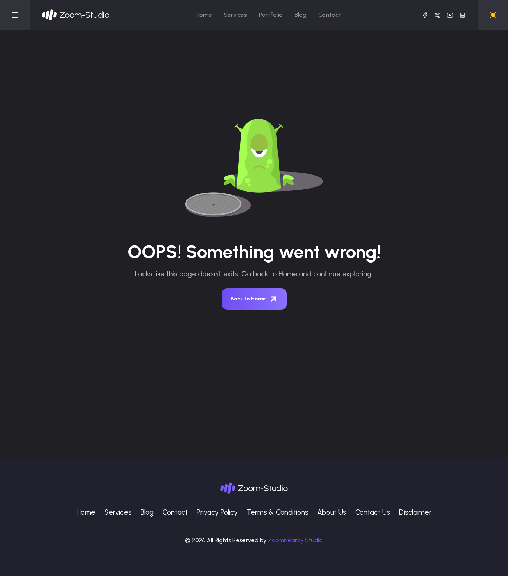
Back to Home (248, 299)
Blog (300, 14)
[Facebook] (424, 14)
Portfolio (271, 14)
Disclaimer (415, 512)
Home (204, 14)
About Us (331, 512)
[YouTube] (450, 14)
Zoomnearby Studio (295, 540)
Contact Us (372, 512)
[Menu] (15, 15)
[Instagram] (462, 14)
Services (235, 14)
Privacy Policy (217, 512)
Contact (329, 14)
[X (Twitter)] (437, 14)
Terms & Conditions (277, 512)
